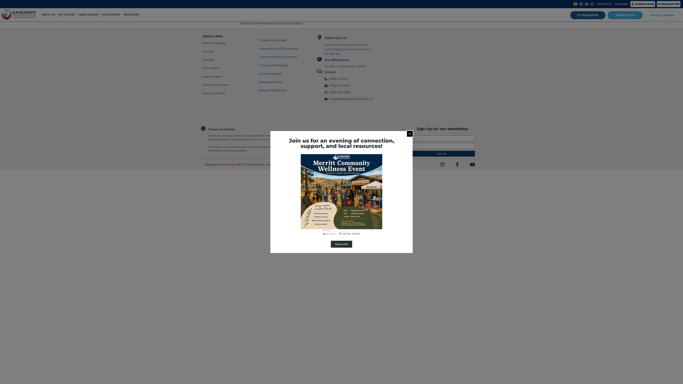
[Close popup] (410, 134)
